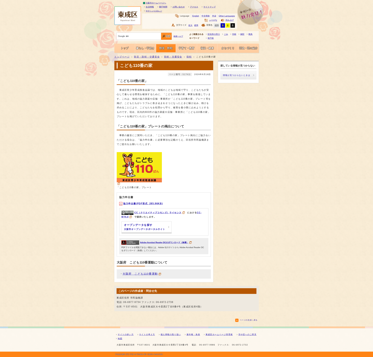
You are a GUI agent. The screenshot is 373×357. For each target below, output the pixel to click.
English (195, 16)
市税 (234, 34)
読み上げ (230, 20)
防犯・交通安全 (173, 57)
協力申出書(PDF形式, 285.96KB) (143, 203)
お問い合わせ (179, 7)
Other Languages (227, 16)
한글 (214, 16)
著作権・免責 (193, 334)
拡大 (190, 25)
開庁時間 (163, 7)
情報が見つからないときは (236, 75)
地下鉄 (211, 38)
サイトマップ (209, 7)
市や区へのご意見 (247, 334)
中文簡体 (206, 16)
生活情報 (150, 7)
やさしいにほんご (154, 11)
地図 (120, 338)
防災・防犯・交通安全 (147, 57)
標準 (196, 25)
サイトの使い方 (126, 334)
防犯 (189, 57)
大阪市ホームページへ (156, 3)
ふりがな (213, 20)
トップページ (122, 57)
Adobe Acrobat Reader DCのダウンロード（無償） (164, 242)
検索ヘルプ (178, 36)
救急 (250, 34)
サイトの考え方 (147, 334)
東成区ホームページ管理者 (219, 334)
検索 (168, 36)
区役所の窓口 (214, 34)
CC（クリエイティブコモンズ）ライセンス (158, 212)
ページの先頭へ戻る (249, 320)
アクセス (194, 7)
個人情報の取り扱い (171, 334)
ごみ (226, 34)
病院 (242, 34)
